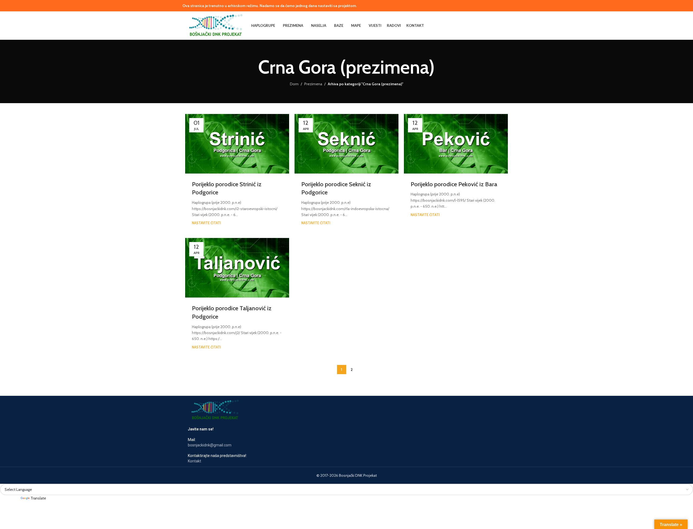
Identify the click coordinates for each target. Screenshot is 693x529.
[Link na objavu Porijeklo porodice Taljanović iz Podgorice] (237, 268)
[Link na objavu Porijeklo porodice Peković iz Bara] (456, 144)
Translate (38, 498)
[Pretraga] (506, 25)
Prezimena (313, 83)
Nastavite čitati (206, 223)
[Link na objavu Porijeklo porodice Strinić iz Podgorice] (237, 144)
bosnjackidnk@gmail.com (209, 445)
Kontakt (194, 461)
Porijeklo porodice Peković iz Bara (454, 184)
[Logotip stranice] (215, 24)
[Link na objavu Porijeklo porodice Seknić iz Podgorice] (346, 144)
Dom (294, 83)
